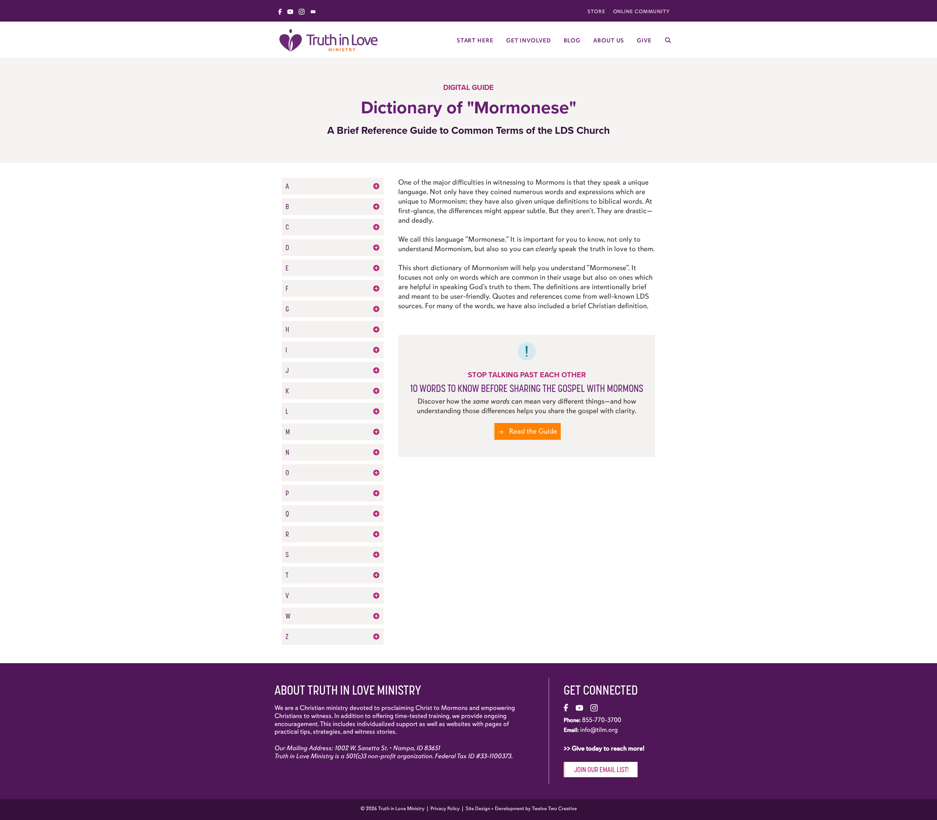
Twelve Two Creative (554, 808)
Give (644, 40)
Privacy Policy (445, 808)
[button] (333, 186)
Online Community (641, 11)
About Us (608, 40)
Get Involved (528, 40)
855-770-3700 (601, 720)
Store (596, 11)
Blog (572, 40)
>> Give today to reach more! (605, 748)
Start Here (475, 40)
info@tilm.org (599, 730)
